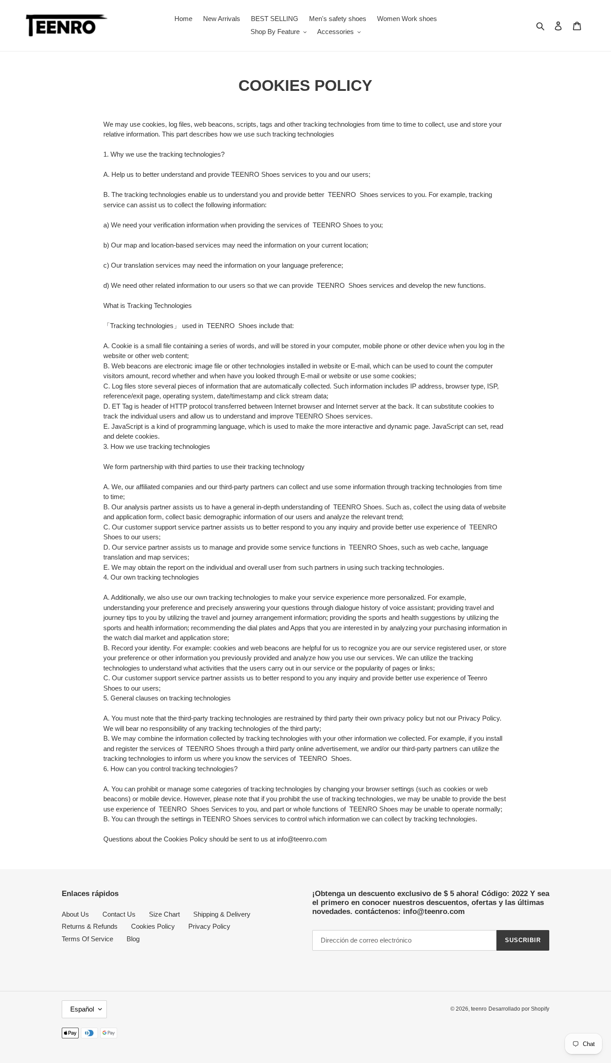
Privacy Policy (209, 926)
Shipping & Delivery (221, 914)
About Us (75, 914)
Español (82, 1009)
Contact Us (119, 914)
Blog (133, 939)
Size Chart (164, 914)
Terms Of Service (87, 939)
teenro (479, 1009)
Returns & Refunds (90, 926)
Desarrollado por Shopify (518, 1009)
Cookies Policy (153, 926)
